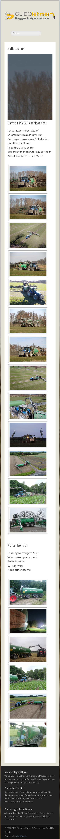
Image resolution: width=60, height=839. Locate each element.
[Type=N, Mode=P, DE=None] (27, 235)
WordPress (21, 836)
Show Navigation (48, 27)
